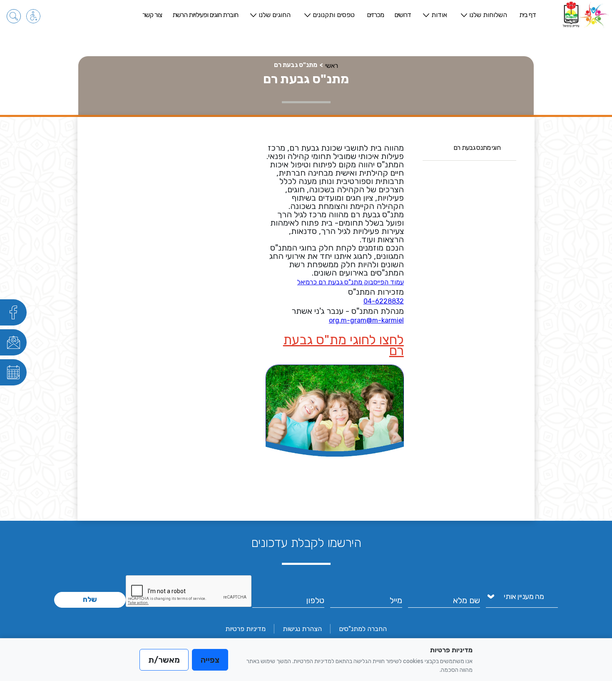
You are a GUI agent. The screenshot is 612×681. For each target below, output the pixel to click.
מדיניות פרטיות (245, 629)
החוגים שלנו (275, 15)
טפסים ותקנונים (334, 15)
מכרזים (375, 15)
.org (335, 320)
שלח (90, 599)
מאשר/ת (164, 660)
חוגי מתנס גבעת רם (476, 148)
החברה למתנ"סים (363, 629)
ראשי (331, 66)
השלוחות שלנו (488, 15)
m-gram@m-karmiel (372, 320)
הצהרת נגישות (302, 629)
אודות (439, 15)
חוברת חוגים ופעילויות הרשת (205, 15)
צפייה (210, 660)
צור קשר (152, 15)
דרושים (402, 15)
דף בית (527, 15)
